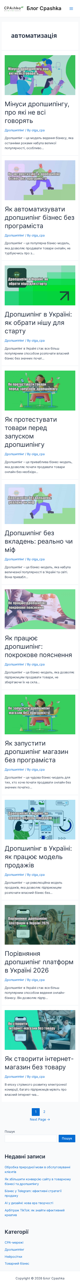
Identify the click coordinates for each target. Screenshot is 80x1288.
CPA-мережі (14, 1242)
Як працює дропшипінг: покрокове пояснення (38, 646)
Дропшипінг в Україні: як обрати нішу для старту (38, 322)
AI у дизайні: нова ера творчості (29, 1203)
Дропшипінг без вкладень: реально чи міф (39, 541)
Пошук (10, 1131)
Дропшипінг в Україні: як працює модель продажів (38, 856)
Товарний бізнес (17, 1263)
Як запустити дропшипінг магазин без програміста (36, 751)
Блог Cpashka (44, 8)
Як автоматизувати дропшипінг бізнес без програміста (39, 217)
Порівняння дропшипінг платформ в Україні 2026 (39, 962)
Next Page (40, 1119)
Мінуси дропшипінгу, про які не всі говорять (37, 112)
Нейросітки (13, 1257)
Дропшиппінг (14, 130)
